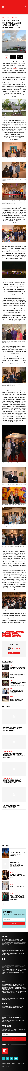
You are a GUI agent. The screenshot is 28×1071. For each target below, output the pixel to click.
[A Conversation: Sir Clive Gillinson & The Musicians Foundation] (5, 691)
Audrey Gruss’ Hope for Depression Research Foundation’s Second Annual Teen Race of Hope (17, 865)
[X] (14, 57)
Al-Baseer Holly (10, 632)
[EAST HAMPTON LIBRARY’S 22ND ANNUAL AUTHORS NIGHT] (14, 794)
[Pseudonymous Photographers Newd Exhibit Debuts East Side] (5, 667)
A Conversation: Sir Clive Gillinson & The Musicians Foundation (16, 691)
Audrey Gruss (19, 632)
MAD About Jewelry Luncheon (17, 886)
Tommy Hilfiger (16, 636)
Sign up (14, 923)
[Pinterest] (18, 57)
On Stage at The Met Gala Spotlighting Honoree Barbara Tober (17, 875)
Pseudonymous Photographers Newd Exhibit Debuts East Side (18, 668)
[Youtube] (18, 653)
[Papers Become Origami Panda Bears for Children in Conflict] (5, 675)
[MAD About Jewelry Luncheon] (5, 885)
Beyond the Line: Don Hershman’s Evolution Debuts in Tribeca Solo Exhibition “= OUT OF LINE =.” (12, 781)
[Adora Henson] (10, 648)
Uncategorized (7, 751)
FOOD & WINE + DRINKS (15, 850)
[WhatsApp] (21, 57)
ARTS (11, 665)
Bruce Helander (6, 634)
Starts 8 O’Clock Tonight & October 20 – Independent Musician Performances (17, 699)
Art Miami (15, 68)
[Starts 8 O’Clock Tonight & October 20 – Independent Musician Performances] (5, 699)
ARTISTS (12, 696)
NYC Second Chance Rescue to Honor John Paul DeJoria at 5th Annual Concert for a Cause (13, 729)
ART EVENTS (15, 17)
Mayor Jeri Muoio (6, 636)
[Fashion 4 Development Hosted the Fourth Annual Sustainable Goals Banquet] (5, 683)
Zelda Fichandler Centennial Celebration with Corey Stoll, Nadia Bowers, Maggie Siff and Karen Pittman (17, 897)
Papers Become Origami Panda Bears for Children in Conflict (17, 676)
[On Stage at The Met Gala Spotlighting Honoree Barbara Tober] (5, 875)
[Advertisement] (14, 827)
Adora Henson (16, 648)
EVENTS (8, 17)
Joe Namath (15, 634)
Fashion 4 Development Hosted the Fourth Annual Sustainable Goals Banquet (18, 684)
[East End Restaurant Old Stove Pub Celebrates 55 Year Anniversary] (5, 853)
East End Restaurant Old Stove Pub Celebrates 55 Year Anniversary (17, 854)
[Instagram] (12, 653)
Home (3, 17)
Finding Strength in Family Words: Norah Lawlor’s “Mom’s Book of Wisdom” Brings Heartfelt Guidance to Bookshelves (14, 755)
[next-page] (5, 904)
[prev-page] (3, 904)
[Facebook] (11, 57)
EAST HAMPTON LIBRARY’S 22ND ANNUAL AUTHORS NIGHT (11, 806)
